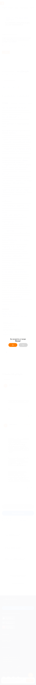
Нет (23, 345)
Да (13, 345)
